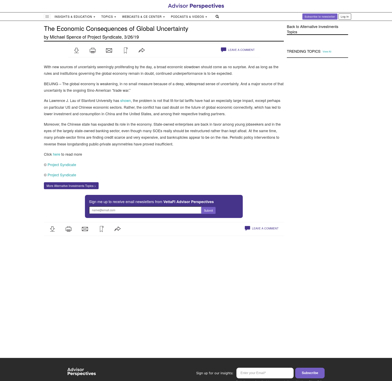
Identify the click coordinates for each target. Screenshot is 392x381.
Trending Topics (304, 51)
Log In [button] (345, 16)
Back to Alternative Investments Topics (312, 29)
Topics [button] (107, 17)
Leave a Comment (241, 50)
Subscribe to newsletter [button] (320, 16)
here (56, 154)
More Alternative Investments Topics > (71, 186)
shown (125, 100)
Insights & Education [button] (74, 17)
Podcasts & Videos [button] (188, 17)
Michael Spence (65, 37)
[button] (76, 50)
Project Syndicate (104, 37)
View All (327, 51)
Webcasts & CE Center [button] (142, 17)
